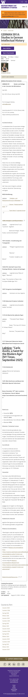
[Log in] (22, 2)
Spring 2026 (5, 613)
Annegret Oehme (5, 73)
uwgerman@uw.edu (8, 16)
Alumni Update (14, 689)
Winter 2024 (5, 636)
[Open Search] (26, 2)
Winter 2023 (5, 647)
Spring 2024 (5, 634)
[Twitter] (9, 664)
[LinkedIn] (14, 664)
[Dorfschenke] (21, 577)
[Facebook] (5, 664)
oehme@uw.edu (6, 104)
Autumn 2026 (6, 608)
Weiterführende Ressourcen (10, 577)
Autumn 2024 (6, 629)
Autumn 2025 (10, 30)
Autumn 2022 (6, 649)
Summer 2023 (6, 642)
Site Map (14, 687)
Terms (14, 686)
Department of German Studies (9, 6)
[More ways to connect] (23, 664)
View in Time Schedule (8, 53)
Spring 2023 (5, 644)
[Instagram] (19, 664)
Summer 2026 (6, 610)
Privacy (14, 685)
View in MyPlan (7, 48)
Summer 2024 (6, 631)
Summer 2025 (6, 621)
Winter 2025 (5, 626)
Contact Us (14, 690)
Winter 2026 (5, 616)
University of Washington (12, 693)
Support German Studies (15, 658)
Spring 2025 (5, 623)
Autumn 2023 (6, 639)
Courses (5, 30)
